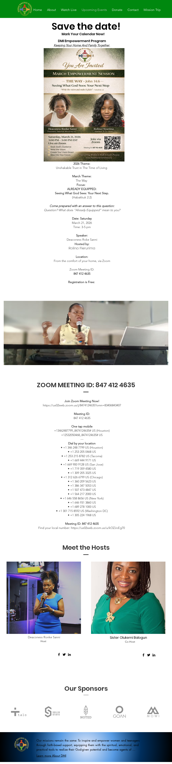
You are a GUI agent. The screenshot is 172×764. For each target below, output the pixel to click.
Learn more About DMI (51, 756)
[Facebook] (59, 654)
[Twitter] (64, 654)
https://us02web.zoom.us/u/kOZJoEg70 (98, 528)
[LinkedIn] (69, 654)
